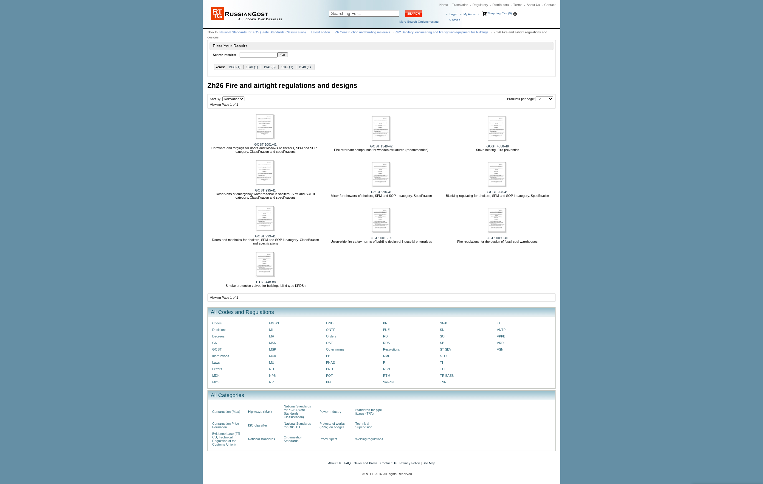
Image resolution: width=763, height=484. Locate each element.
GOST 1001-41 (265, 144)
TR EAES (447, 375)
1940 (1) (252, 67)
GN (214, 343)
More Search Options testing (419, 21)
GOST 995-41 (265, 190)
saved (454, 19)
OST (329, 343)
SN (442, 330)
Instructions (220, 356)
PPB (329, 382)
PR (385, 323)
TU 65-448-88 (265, 282)
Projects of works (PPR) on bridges (332, 425)
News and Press (365, 463)
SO (442, 336)
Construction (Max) (226, 411)
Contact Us (388, 463)
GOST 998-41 (497, 192)
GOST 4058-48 (497, 146)
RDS (386, 343)
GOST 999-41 (265, 236)
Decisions (219, 330)
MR (271, 336)
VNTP (501, 330)
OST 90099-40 (497, 238)
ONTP (330, 330)
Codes (217, 323)
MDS (215, 382)
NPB (272, 375)
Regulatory (480, 5)
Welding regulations (369, 439)
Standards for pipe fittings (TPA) (368, 411)
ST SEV (445, 349)
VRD (500, 343)
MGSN (274, 323)
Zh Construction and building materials (362, 32)
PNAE (330, 362)
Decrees (218, 336)
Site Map (429, 463)
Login (453, 14)
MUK (272, 356)
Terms (517, 5)
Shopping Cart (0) (499, 13)
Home (443, 5)
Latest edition (320, 32)
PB (328, 356)
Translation (460, 5)
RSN (386, 369)
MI (271, 330)
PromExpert (328, 439)
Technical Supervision (363, 425)
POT (329, 375)
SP (442, 343)
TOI (443, 369)
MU (271, 362)
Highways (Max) (260, 411)
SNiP (443, 323)
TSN (443, 382)
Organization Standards (293, 439)
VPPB (501, 336)
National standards (261, 439)
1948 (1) (305, 67)
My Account (471, 14)
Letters (217, 369)
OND (330, 323)
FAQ (347, 463)
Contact (550, 5)
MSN (272, 343)
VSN (500, 349)
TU (499, 323)
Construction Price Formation (225, 425)
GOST (217, 349)
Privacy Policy (409, 463)
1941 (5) (269, 67)
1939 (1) (234, 67)
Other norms (335, 349)
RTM (386, 375)
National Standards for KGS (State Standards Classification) (262, 32)
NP (271, 382)
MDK (215, 375)
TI (441, 362)
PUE (386, 330)
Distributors (500, 5)
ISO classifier (257, 425)
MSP (272, 349)
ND (271, 369)
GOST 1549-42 (381, 146)
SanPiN (388, 382)
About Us (533, 5)
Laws (216, 362)
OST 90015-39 (381, 238)
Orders (331, 336)
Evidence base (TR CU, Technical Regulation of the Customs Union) (226, 439)
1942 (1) (287, 67)
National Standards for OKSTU (297, 425)
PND (329, 369)
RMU (386, 356)
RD (385, 336)
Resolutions (391, 349)
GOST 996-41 (381, 192)
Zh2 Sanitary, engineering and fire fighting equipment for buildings (441, 32)
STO (443, 356)
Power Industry (331, 411)
